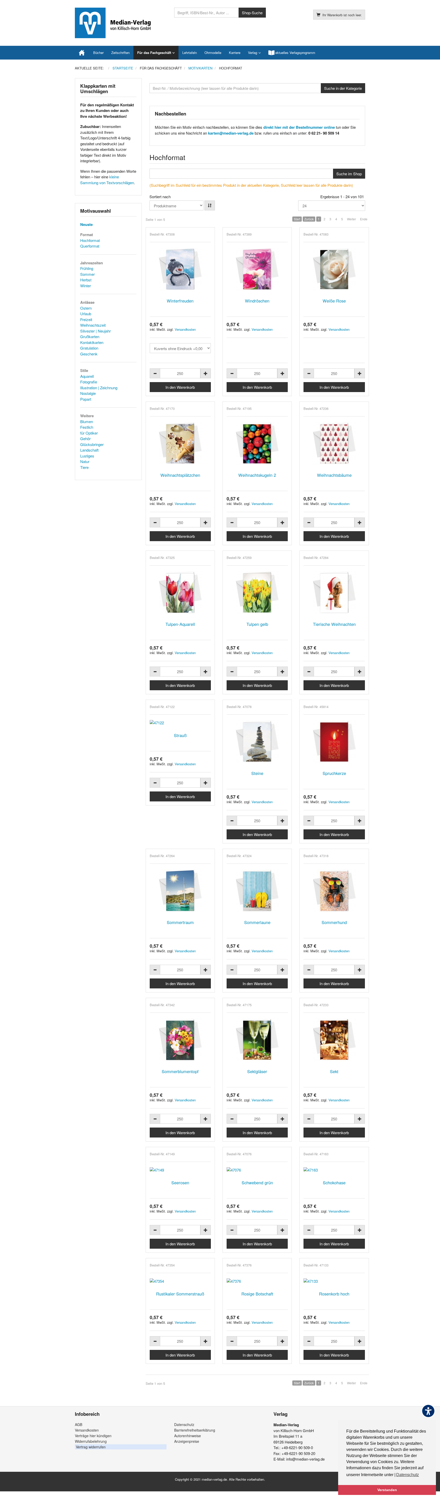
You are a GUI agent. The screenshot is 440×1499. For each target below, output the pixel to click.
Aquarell (87, 376)
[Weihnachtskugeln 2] (257, 443)
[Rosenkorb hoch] (334, 1281)
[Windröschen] (257, 269)
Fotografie (88, 381)
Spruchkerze (334, 773)
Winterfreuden (180, 301)
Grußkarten (89, 336)
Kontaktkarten (91, 342)
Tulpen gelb (257, 624)
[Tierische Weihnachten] (334, 592)
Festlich (86, 427)
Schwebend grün (257, 1182)
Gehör (85, 438)
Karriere (234, 52)
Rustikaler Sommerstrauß (180, 1294)
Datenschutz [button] (407, 1475)
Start (297, 219)
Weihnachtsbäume (334, 475)
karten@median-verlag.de (231, 133)
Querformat (89, 246)
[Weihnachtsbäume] (334, 443)
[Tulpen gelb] (257, 592)
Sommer (87, 274)
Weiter (351, 219)
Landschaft (89, 450)
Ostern (86, 308)
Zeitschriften (120, 52)
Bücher (98, 52)
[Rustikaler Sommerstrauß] (180, 1281)
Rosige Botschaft (257, 1294)
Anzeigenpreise (186, 1441)
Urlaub (85, 313)
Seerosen (180, 1182)
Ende (363, 219)
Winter (85, 285)
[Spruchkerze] (334, 741)
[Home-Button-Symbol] (82, 53)
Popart (85, 399)
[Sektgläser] (257, 1039)
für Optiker (89, 433)
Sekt (334, 1071)
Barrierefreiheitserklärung (194, 1430)
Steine (257, 773)
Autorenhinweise (187, 1435)
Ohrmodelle (212, 52)
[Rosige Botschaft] (257, 1281)
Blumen (86, 421)
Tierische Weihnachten (334, 624)
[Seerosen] (180, 1170)
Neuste (86, 224)
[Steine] (257, 741)
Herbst (85, 279)
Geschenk (89, 353)
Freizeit (86, 319)
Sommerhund (334, 922)
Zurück (309, 219)
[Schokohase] (334, 1170)
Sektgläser (257, 1071)
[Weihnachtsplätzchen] (180, 443)
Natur (84, 461)
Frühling (86, 268)
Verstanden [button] (387, 1490)
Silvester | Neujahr (95, 331)
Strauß (180, 735)
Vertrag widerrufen (91, 1446)
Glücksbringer (92, 444)
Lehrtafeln (189, 52)
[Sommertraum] (180, 890)
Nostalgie (88, 393)
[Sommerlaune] (257, 890)
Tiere (84, 467)
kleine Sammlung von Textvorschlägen (107, 179)
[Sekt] (334, 1039)
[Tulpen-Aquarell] (180, 592)
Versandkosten (185, 329)
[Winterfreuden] (180, 269)
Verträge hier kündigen (93, 1435)
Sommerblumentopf (180, 1071)
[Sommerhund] (334, 890)
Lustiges (87, 455)
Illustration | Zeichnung (98, 387)
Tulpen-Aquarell (180, 624)
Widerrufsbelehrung (91, 1441)
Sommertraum (180, 922)
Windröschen (257, 301)
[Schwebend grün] (257, 1170)
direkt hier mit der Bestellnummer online (299, 127)
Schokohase (334, 1182)
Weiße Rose (334, 301)
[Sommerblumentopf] (180, 1039)
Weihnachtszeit (93, 325)
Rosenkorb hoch (334, 1294)
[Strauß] (180, 722)
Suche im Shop (349, 173)
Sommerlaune (257, 922)
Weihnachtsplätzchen (180, 475)
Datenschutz (184, 1424)
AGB (78, 1424)
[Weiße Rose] (334, 269)
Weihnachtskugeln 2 (257, 475)
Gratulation (89, 348)
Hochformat (90, 240)
